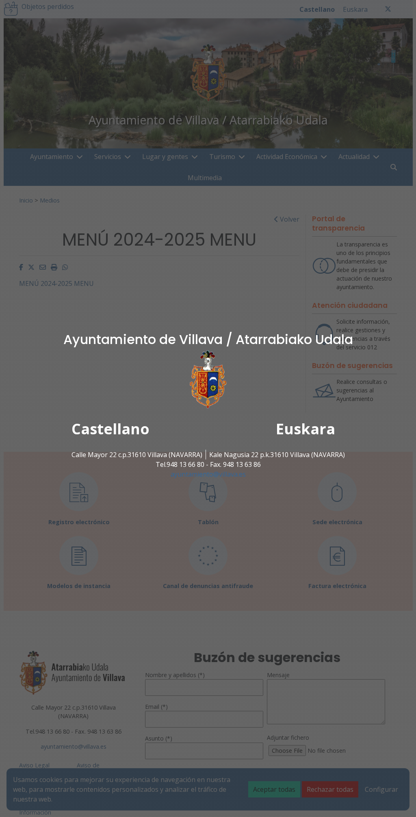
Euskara (305, 429)
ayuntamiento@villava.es (208, 474)
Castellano (111, 429)
